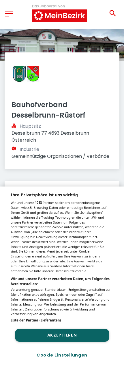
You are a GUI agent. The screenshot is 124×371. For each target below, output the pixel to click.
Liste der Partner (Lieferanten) (36, 320)
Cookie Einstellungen (62, 355)
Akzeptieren (62, 335)
